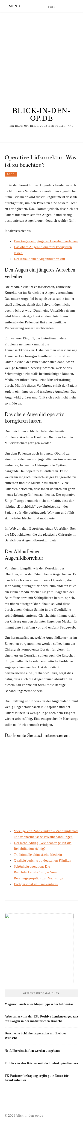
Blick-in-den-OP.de (41, 114)
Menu (14, 6)
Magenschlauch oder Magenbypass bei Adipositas (39, 1004)
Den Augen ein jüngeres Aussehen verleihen (46, 241)
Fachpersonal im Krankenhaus (36, 884)
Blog (11, 174)
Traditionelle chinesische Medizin (38, 854)
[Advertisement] (41, 53)
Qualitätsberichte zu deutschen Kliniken (42, 860)
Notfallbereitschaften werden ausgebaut (32, 1050)
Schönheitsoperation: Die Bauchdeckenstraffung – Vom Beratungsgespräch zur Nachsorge (38, 872)
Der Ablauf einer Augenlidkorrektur (39, 259)
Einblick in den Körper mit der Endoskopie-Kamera (41, 1063)
